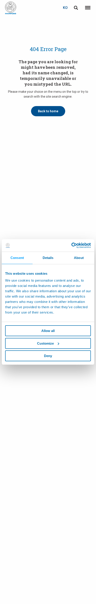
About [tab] (79, 258)
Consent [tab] (17, 258)
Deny (48, 356)
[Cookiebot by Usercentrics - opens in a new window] (71, 245)
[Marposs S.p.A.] (10, 8)
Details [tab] (48, 258)
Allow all (48, 331)
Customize (45, 343)
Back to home (48, 111)
